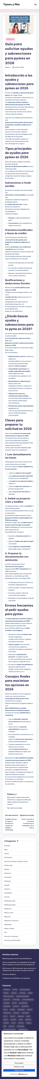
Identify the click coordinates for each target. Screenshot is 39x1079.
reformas (21, 1023)
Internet (7, 897)
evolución (16, 1006)
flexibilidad (25, 1006)
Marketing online (9, 901)
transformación (23, 1029)
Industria (7, 889)
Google (13, 1009)
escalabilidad (23, 1003)
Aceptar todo (19, 1070)
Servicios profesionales (12, 940)
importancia (7, 1013)
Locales (12, 1016)
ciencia (15, 989)
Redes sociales (9, 928)
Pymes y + (12, 794)
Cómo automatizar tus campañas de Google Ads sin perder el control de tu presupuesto (18, 963)
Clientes (6, 993)
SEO (5, 1026)
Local (5, 1016)
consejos (13, 993)
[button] (14, 808)
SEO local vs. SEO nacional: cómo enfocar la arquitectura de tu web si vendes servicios (19, 969)
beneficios (7, 989)
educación (7, 999)
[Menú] (35, 4)
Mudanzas (7, 909)
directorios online (8, 996)
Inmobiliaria (8, 893)
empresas (6, 1003)
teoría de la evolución (10, 1029)
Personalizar (19, 1063)
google (6, 885)
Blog (5, 849)
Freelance (7, 881)
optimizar (28, 1019)
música (6, 1019)
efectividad (16, 999)
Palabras (6, 1023)
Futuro (5, 1009)
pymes (13, 1023)
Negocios (7, 917)
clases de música (24, 989)
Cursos (6, 853)
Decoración (8, 857)
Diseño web (8, 865)
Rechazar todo (19, 1067)
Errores (14, 1003)
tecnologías (20, 1026)
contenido (22, 993)
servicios (11, 1026)
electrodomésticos (28, 999)
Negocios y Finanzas (11, 920)
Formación (7, 877)
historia (29, 1009)
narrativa (13, 1019)
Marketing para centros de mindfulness (17, 958)
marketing (20, 1016)
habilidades (21, 1009)
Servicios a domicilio (11, 936)
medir (28, 1016)
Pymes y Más (12, 4)
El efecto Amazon (9, 974)
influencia (16, 1013)
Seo (5, 932)
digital (30, 993)
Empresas (10, 39)
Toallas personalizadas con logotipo (16, 978)
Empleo (6, 869)
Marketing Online (10, 905)
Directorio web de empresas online (16, 861)
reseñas (29, 1023)
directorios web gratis (22, 996)
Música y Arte (8, 913)
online (20, 1019)
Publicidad (7, 924)
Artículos (7, 846)
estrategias (7, 1006)
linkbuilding (25, 1013)
